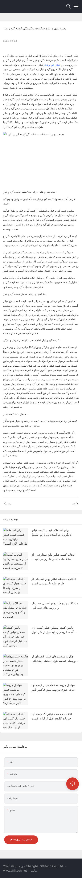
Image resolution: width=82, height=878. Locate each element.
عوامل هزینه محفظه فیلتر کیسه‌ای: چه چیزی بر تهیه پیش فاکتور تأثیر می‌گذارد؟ (53, 687)
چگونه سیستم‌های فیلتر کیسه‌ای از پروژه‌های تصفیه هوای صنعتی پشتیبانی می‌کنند (55, 658)
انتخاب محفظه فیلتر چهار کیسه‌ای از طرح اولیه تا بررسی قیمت (54, 581)
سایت (34, 870)
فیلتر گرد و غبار (52, 65)
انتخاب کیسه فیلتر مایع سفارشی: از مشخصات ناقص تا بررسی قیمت (53, 557)
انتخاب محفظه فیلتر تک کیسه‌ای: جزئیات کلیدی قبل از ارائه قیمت (52, 716)
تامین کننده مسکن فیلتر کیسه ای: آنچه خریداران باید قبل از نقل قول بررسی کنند (53, 630)
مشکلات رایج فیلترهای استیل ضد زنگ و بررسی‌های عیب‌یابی (55, 605)
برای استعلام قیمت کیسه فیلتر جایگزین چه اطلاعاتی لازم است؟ (52, 532)
